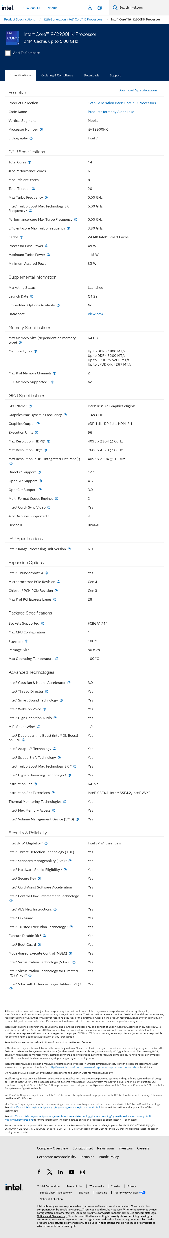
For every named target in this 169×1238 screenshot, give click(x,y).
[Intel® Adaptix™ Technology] (54, 749)
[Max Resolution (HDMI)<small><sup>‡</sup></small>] (48, 441)
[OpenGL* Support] (40, 481)
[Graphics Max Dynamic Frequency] (65, 415)
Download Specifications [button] (137, 90)
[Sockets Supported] (42, 623)
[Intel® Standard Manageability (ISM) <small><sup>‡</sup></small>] (70, 861)
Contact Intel (82, 1148)
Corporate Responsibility (56, 1157)
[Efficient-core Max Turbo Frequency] (68, 228)
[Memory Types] (35, 351)
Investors (125, 1148)
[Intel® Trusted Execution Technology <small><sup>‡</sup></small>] (71, 927)
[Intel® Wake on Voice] (44, 709)
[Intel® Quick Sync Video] (48, 507)
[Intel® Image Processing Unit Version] (69, 549)
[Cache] (21, 237)
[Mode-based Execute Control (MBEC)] (70, 953)
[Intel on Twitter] (50, 1173)
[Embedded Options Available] (58, 305)
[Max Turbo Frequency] (46, 197)
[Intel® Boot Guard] (39, 944)
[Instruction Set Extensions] (53, 793)
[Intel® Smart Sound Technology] (61, 700)
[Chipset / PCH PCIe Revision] (56, 590)
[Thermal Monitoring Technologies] (64, 801)
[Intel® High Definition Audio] (55, 718)
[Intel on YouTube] (71, 1173)
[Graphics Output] (38, 424)
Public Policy (109, 1157)
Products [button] (31, 8)
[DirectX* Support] (39, 472)
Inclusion (87, 1157)
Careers (143, 1148)
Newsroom (105, 1148)
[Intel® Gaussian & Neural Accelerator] (68, 683)
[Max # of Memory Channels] (54, 373)
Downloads (91, 75)
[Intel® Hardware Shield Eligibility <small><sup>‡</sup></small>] (65, 870)
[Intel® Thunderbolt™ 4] (46, 573)
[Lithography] (31, 138)
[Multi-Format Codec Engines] (56, 498)
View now (95, 314)
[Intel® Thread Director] (46, 691)
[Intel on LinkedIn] (60, 1173)
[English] (99, 7)
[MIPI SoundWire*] (38, 727)
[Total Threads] (33, 189)
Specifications (21, 75)
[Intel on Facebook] (39, 1173)
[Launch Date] (31, 296)
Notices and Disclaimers (51, 1216)
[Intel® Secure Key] (39, 878)
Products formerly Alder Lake (111, 112)
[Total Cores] (29, 162)
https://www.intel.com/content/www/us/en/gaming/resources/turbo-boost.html (54, 1107)
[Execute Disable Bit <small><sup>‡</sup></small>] (44, 936)
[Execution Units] (36, 432)
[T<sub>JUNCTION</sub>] (26, 641)
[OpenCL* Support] (40, 490)
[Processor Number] (41, 129)
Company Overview (52, 1148)
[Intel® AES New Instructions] (55, 909)
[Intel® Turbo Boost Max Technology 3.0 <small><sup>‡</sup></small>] (74, 766)
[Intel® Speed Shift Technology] (59, 757)
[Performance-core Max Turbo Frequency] (75, 219)
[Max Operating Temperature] (56, 659)
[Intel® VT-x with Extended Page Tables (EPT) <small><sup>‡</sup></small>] (11, 988)
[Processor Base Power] (46, 246)
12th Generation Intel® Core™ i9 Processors (122, 103)
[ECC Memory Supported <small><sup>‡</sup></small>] (52, 382)
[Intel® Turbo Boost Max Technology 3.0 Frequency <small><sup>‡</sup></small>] (30, 211)
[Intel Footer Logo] (14, 1187)
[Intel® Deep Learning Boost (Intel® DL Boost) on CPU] (23, 740)
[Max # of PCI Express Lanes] (54, 599)
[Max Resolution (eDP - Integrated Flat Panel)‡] (11, 463)
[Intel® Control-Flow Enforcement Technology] (11, 900)
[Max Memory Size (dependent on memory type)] (20, 342)
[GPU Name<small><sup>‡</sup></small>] (30, 406)
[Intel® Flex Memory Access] (53, 810)
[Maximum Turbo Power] (48, 255)
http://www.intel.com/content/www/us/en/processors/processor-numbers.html (95, 1067)
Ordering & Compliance (57, 75)
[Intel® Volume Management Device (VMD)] (77, 819)
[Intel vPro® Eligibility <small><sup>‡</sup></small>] (46, 843)
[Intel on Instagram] (82, 1173)
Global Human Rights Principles (126, 1219)
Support (115, 75)
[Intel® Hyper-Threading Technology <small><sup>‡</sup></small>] (69, 775)
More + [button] (54, 8)
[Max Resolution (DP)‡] (45, 450)
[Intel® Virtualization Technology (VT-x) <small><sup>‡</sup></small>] (74, 962)
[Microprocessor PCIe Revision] (58, 582)
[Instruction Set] (35, 784)
